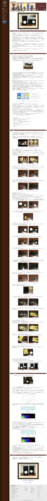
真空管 (38, 491)
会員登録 (32, 487)
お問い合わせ (26, 490)
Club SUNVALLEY (4, 15)
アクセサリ (39, 494)
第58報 (24, 480)
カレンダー (4, 17)
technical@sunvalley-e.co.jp (15, 494)
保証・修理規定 (32, 488)
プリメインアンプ (39, 488)
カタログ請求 (26, 488)
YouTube (4, 16)
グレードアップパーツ (40, 496)
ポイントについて (32, 493)
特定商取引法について (33, 491)
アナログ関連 (39, 493)
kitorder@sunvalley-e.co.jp (15, 491)
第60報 (32, 480)
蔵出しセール (39, 487)
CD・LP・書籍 (39, 497)
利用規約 (32, 490)
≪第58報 (37, 9)
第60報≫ (45, 9)
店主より (25, 487)
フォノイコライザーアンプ (40, 490)
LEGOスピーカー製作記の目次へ (28, 482)
